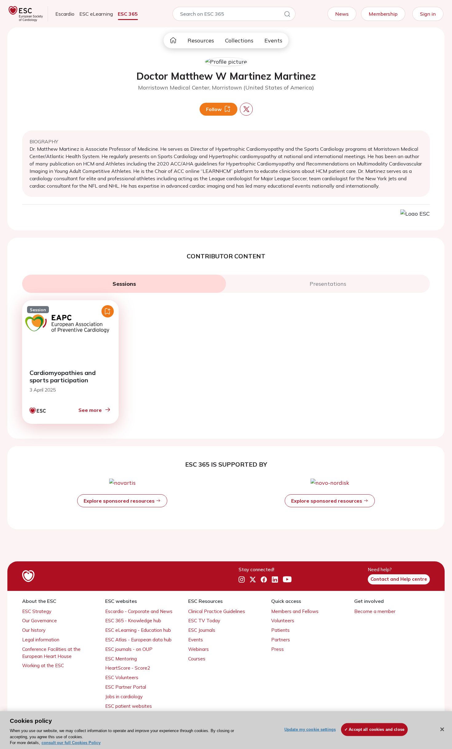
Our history (34, 630)
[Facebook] (264, 579)
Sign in (428, 14)
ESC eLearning (96, 14)
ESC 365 (128, 14)
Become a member (374, 611)
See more (90, 410)
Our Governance (39, 621)
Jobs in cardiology (124, 696)
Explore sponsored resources (120, 501)
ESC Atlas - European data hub (138, 640)
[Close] (442, 729)
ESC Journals (201, 630)
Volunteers (282, 621)
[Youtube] (287, 579)
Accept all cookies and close (376, 729)
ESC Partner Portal (125, 687)
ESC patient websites (128, 706)
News (342, 14)
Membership (383, 14)
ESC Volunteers (121, 677)
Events (273, 40)
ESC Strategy (36, 611)
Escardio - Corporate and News (138, 611)
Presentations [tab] (328, 283)
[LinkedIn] (275, 579)
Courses (196, 659)
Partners (280, 640)
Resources (201, 40)
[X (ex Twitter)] (253, 579)
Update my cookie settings (310, 729)
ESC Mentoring (121, 659)
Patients (280, 630)
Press (277, 649)
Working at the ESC (43, 665)
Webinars (198, 649)
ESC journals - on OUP (129, 649)
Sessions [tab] (124, 283)
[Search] (287, 15)
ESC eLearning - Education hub (138, 630)
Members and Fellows (295, 611)
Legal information (40, 640)
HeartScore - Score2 (127, 668)
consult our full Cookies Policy (71, 742)
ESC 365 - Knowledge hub (133, 621)
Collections (239, 40)
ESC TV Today (204, 621)
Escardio (64, 14)
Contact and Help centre (399, 579)
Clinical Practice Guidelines (216, 611)
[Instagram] (242, 579)
